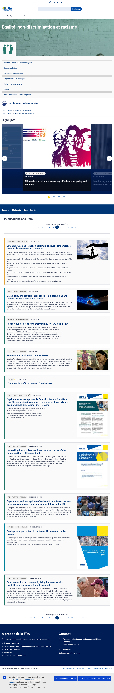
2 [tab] (54, 197)
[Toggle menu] (109, 9)
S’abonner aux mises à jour (15, 655)
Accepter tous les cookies (66, 678)
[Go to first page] (31, 227)
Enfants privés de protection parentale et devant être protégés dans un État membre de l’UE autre (39, 247)
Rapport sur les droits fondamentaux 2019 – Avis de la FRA (37, 323)
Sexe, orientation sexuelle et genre (17, 95)
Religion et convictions (13, 84)
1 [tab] (49, 197)
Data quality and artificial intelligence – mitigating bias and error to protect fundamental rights (37, 297)
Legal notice (80, 668)
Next (109, 158)
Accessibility (108, 668)
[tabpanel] (57, 159)
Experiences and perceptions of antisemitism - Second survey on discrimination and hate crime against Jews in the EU (39, 502)
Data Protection (98, 668)
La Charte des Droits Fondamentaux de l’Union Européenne (27, 646)
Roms (6, 89)
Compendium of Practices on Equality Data (30, 383)
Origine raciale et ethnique (14, 79)
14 (72, 227)
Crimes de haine (10, 68)
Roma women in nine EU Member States (27, 355)
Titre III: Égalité (7, 110)
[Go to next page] (79, 227)
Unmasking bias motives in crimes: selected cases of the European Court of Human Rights (36, 451)
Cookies (88, 668)
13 (68, 227)
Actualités (8, 652)
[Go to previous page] (35, 227)
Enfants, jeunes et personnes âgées (18, 63)
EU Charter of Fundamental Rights (24, 103)
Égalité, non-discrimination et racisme (18, 16)
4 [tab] (64, 197)
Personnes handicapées (13, 73)
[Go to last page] (83, 227)
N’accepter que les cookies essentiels (95, 678)
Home (4, 16)
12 (64, 227)
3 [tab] (59, 197)
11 (61, 227)
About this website (68, 668)
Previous (4, 158)
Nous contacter (65, 649)
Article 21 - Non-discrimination (24, 113)
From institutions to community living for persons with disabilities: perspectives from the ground (35, 583)
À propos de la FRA (11, 643)
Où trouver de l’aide (12, 649)
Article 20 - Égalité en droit (23, 110)
